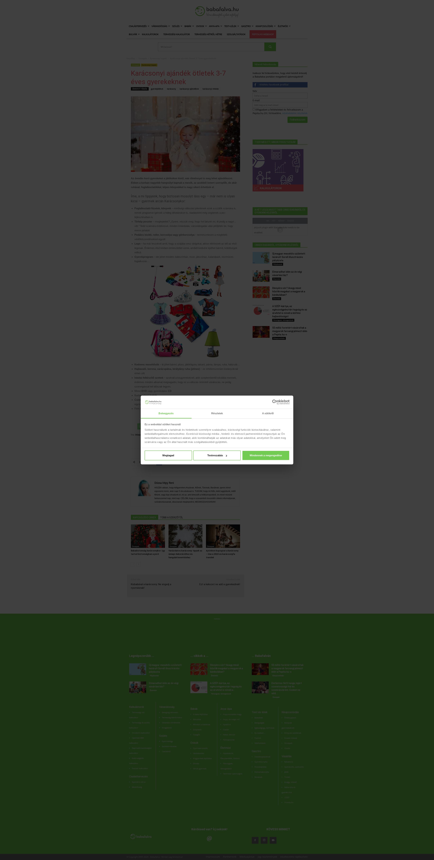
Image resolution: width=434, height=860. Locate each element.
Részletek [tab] (217, 413)
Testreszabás (215, 455)
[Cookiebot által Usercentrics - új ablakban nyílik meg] (275, 402)
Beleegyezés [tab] (166, 413)
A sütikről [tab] (268, 413)
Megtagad (168, 455)
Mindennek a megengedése (266, 455)
